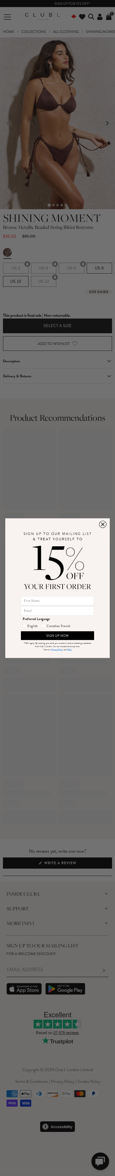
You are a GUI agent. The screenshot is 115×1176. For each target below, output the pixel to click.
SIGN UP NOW (57, 635)
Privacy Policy (57, 649)
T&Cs (69, 649)
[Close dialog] (102, 524)
